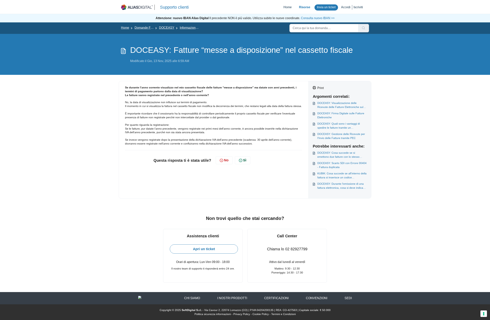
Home (287, 7)
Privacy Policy (241, 314)
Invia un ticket (326, 7)
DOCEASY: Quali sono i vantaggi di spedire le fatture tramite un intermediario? (338, 126)
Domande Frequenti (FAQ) (153, 27)
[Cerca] (363, 28)
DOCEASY (166, 27)
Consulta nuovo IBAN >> (317, 18)
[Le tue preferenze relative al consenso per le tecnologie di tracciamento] (483, 313)
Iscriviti (358, 7)
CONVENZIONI (316, 298)
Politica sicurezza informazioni (212, 314)
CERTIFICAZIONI (276, 298)
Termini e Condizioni (283, 314)
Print (320, 88)
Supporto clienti (174, 7)
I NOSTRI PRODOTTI (232, 298)
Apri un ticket (204, 249)
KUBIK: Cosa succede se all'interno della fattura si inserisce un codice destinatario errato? (342, 176)
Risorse (304, 7)
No (226, 160)
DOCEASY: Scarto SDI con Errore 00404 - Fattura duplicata (342, 165)
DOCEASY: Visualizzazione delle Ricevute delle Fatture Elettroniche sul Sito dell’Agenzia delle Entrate (340, 105)
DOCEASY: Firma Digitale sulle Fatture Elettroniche (340, 115)
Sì (244, 160)
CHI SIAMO (192, 298)
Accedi (345, 7)
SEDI (348, 298)
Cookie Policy (260, 314)
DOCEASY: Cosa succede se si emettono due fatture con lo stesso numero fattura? (338, 155)
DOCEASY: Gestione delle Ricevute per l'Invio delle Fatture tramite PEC (341, 136)
